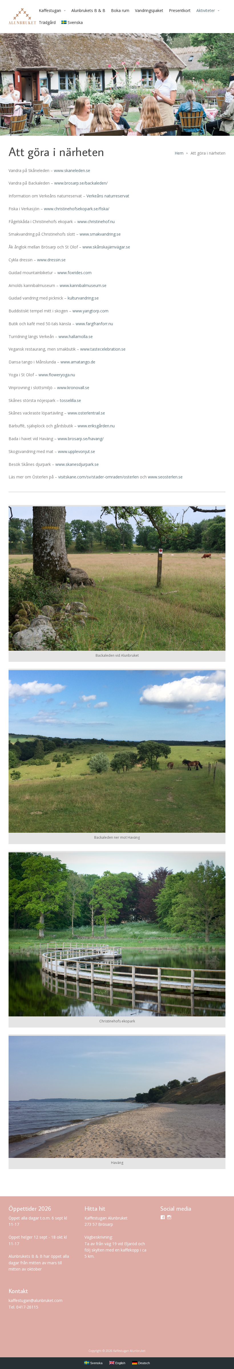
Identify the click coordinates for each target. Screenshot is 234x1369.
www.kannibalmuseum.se (83, 285)
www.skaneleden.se (72, 170)
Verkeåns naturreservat (107, 196)
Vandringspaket (149, 10)
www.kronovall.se (73, 387)
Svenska (75, 22)
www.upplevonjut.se (76, 451)
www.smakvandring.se (100, 234)
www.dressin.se (51, 259)
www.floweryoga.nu (57, 374)
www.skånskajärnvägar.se (106, 247)
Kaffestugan (50, 10)
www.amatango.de (77, 362)
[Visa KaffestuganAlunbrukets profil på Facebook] (162, 1217)
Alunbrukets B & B (88, 10)
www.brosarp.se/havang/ (81, 438)
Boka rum (120, 10)
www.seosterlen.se (165, 477)
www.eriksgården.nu (96, 425)
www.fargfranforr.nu (94, 323)
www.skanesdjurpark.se (77, 464)
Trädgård (47, 22)
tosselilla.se (70, 400)
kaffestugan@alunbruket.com (35, 1300)
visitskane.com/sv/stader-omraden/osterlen (98, 477)
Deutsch (143, 1363)
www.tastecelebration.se (103, 349)
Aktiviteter (205, 10)
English (119, 1363)
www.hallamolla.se (75, 336)
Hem (179, 153)
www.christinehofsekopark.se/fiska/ (76, 208)
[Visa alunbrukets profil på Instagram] (169, 1217)
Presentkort (180, 10)
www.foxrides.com (74, 272)
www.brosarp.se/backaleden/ (81, 183)
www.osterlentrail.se (86, 413)
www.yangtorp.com (90, 311)
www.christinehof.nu (96, 221)
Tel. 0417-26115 (23, 1307)
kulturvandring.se (83, 298)
